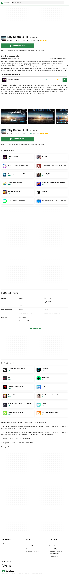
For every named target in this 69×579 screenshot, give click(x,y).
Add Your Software (30, 546)
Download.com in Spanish (32, 551)
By (18, 40)
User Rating (36, 40)
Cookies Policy (53, 549)
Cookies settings (53, 556)
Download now (19, 46)
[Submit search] (13, 2)
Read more (65, 58)
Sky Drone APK (23, 37)
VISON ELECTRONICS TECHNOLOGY (36, 422)
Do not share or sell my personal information (55, 552)
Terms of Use (52, 546)
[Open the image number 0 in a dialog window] (14, 116)
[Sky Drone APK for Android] (3, 38)
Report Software (35, 329)
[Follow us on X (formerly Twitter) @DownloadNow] (6, 565)
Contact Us (28, 549)
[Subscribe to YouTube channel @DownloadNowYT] (10, 565)
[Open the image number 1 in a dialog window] (41, 116)
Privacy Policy (53, 543)
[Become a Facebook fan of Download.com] (3, 565)
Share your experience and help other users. (32, 51)
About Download (30, 543)
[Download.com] (5, 3)
